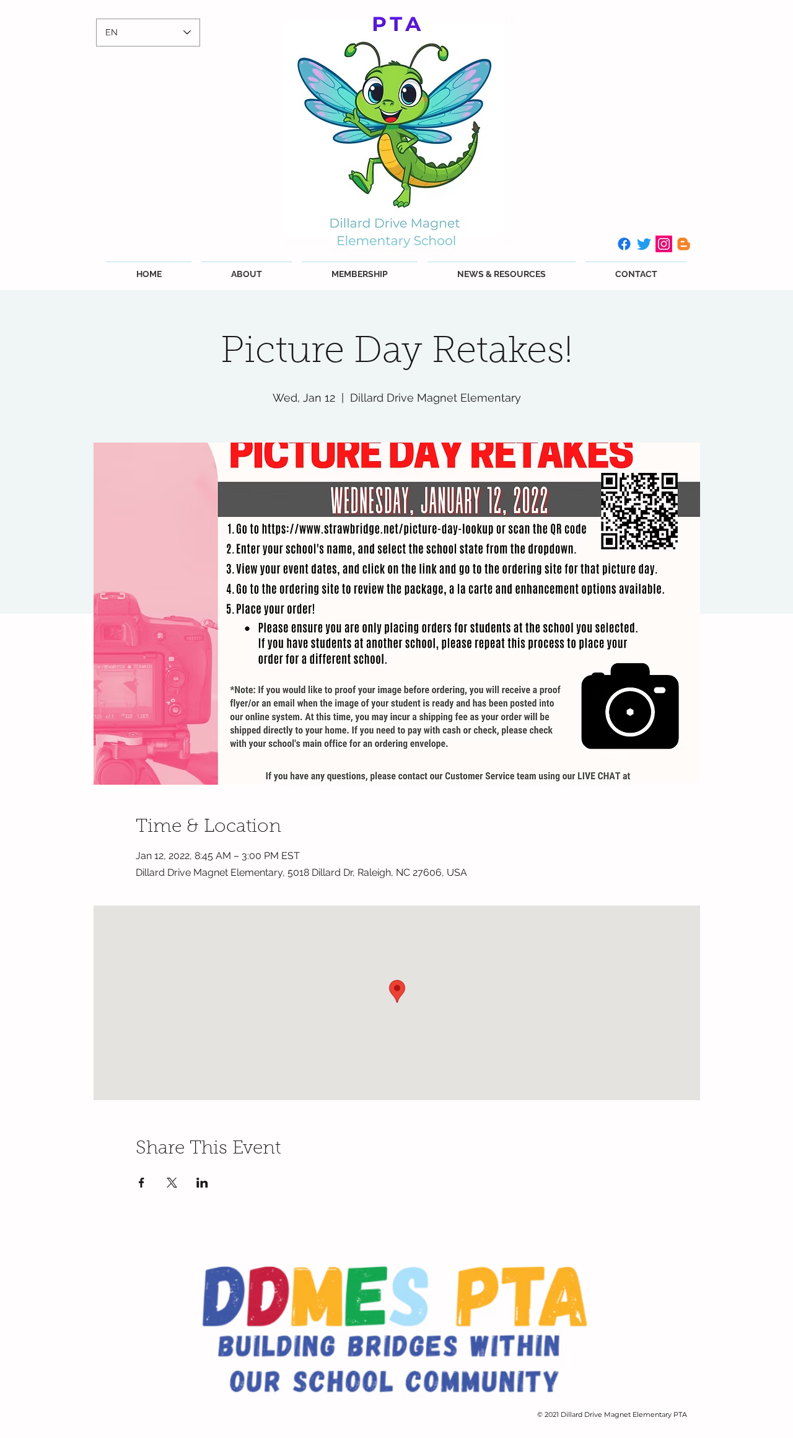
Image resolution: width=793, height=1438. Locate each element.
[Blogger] (683, 244)
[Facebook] (624, 244)
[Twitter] (644, 244)
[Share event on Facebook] (141, 1183)
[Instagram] (663, 244)
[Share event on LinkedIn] (202, 1183)
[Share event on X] (172, 1183)
